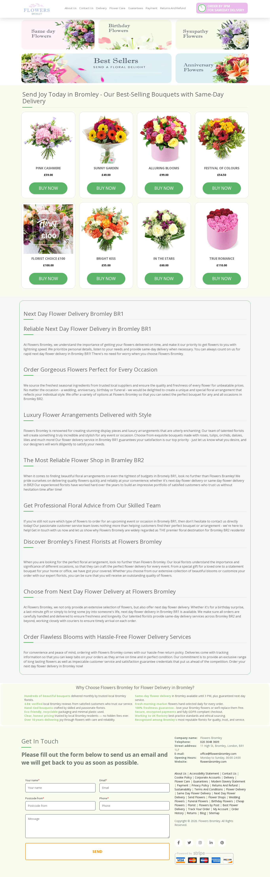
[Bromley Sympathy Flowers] (212, 34)
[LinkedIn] (211, 843)
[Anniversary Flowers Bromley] (212, 68)
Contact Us (86, 8)
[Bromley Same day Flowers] (57, 34)
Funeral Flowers (198, 801)
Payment (151, 8)
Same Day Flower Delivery (194, 793)
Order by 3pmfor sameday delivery (226, 8)
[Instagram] (200, 843)
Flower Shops (217, 797)
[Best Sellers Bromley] (96, 68)
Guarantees (135, 8)
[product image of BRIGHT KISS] (106, 229)
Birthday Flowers (222, 801)
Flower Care (117, 8)
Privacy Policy (200, 785)
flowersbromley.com (213, 761)
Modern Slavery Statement (228, 781)
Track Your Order (199, 809)
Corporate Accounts (208, 777)
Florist (192, 805)
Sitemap (214, 813)
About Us (70, 8)
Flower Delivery (236, 789)
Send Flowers (196, 797)
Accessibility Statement (204, 773)
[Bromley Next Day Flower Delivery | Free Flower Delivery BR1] (35, 9)
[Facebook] (178, 843)
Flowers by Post (209, 805)
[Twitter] (189, 843)
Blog (203, 813)
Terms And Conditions (208, 789)
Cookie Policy (183, 777)
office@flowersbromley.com (218, 754)
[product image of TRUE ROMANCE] (222, 229)
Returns (192, 813)
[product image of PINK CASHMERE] (48, 139)
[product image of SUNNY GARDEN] (106, 139)
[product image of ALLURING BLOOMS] (164, 139)
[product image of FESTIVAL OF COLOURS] (222, 139)
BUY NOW (48, 188)
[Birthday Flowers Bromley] (135, 34)
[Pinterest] (222, 843)
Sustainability (183, 789)
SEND (97, 851)
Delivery (101, 8)
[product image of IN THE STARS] (164, 229)
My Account (220, 809)
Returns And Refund (173, 8)
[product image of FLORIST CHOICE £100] (48, 229)
